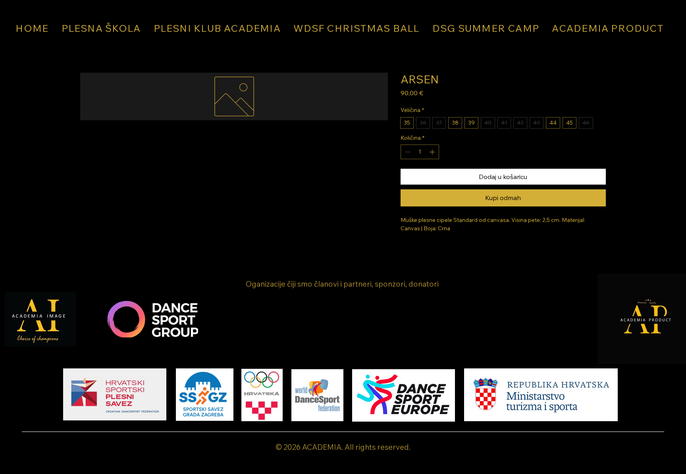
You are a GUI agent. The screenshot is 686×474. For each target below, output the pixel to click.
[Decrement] (407, 152)
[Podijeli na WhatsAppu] (436, 250)
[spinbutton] (420, 152)
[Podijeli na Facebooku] (405, 250)
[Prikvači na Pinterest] (421, 250)
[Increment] (433, 152)
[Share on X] (451, 250)
